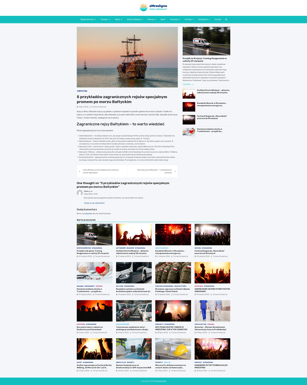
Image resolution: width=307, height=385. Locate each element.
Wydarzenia (97, 248)
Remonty (130, 362)
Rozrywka (199, 286)
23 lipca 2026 (202, 333)
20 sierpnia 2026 (203, 256)
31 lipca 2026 (84, 333)
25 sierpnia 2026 (85, 256)
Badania (80, 286)
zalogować (88, 213)
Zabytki (167, 362)
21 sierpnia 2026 (124, 256)
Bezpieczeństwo (87, 19)
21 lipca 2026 (162, 371)
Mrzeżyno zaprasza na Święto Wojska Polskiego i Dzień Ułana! (172, 290)
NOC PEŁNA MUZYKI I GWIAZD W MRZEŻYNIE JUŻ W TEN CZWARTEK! (171, 328)
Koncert (198, 362)
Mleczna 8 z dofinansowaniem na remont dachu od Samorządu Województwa (170, 367)
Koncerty (159, 324)
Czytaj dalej (187, 84)
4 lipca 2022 (83, 107)
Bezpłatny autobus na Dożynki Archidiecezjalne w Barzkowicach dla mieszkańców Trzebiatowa (133, 291)
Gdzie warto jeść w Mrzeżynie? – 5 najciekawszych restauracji (154, 171)
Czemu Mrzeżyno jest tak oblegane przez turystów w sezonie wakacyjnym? (101, 171)
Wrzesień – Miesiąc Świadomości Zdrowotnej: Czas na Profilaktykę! (210, 328)
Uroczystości (180, 286)
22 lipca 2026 (123, 371)
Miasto (117, 19)
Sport (163, 19)
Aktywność (120, 248)
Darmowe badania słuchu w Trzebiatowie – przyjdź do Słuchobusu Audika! (209, 131)
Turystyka (174, 19)
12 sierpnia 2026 (163, 294)
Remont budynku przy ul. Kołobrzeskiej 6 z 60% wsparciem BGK (133, 366)
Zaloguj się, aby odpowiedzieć (94, 203)
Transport (104, 19)
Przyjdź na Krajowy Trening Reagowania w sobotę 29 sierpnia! (93, 252)
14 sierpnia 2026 (124, 294)
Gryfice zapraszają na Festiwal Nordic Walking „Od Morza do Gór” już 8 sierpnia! (94, 367)
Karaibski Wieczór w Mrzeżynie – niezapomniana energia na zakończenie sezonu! (212, 105)
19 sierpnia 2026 (85, 294)
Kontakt (218, 19)
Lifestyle (188, 19)
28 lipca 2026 (162, 333)
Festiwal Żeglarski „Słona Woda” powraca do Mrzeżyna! (212, 117)
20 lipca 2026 (202, 371)
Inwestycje (121, 362)
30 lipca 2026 (123, 333)
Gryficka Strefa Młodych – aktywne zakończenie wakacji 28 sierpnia (213, 91)
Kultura (119, 286)
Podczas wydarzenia (164, 286)
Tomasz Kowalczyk (99, 107)
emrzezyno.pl (161, 381)
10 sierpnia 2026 (203, 294)
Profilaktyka (200, 324)
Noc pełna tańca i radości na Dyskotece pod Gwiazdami (90, 328)
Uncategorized (161, 248)
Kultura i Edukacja (134, 19)
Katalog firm (203, 19)
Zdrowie (151, 19)
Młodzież (130, 248)
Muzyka (198, 248)
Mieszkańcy (90, 286)
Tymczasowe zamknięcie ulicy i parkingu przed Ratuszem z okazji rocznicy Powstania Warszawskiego (132, 329)
